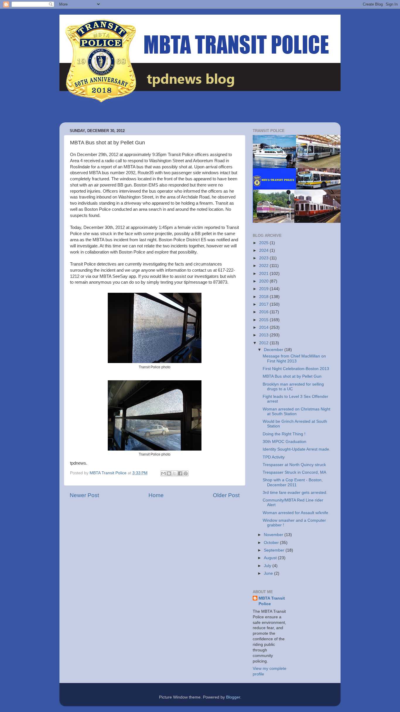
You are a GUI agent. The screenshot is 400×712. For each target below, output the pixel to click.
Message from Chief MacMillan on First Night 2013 (294, 358)
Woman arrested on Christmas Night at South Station (296, 411)
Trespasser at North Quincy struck (294, 465)
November (274, 535)
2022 (264, 265)
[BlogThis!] (169, 473)
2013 (264, 335)
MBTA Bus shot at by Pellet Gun (292, 376)
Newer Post (84, 495)
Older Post (226, 495)
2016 (264, 312)
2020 (264, 281)
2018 (264, 297)
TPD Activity (274, 457)
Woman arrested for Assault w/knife (295, 513)
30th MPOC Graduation (284, 441)
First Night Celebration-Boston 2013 (296, 369)
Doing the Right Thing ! (284, 434)
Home (156, 495)
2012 (264, 343)
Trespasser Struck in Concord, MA (294, 472)
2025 (264, 243)
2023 (264, 258)
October (272, 542)
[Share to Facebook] (180, 473)
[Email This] (163, 473)
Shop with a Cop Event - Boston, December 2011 (293, 482)
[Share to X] (174, 473)
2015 (264, 320)
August (271, 558)
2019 (264, 289)
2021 (264, 273)
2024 (264, 250)
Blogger (233, 697)
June (269, 573)
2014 (264, 327)
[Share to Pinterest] (186, 473)
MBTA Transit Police (272, 601)
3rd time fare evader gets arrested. (295, 492)
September (275, 550)
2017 (264, 304)
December (274, 350)
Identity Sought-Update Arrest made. (296, 449)
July (268, 566)
